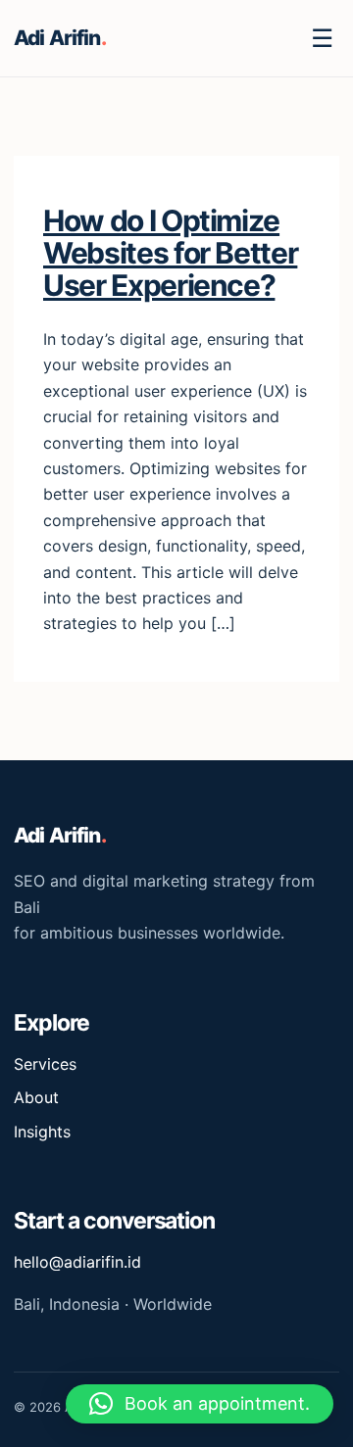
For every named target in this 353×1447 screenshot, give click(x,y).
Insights (42, 1131)
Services (45, 1064)
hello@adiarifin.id (77, 1262)
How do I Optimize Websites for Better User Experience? (170, 253)
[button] (199, 1403)
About (36, 1097)
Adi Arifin (60, 37)
